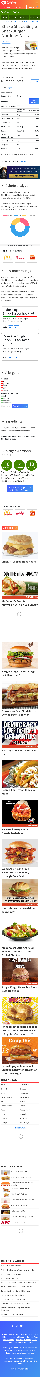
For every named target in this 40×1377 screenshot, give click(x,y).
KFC (2, 1101)
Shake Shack (23, 161)
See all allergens (20, 406)
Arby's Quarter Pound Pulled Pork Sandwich (16, 1287)
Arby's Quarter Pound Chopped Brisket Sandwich (18, 1282)
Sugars (5, 144)
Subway (4, 1118)
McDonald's (24, 1101)
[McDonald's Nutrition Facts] (8, 258)
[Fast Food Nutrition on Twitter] (21, 1326)
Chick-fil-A (4, 1089)
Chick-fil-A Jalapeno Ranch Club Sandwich (16, 1303)
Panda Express (6, 1106)
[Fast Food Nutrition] (9, 3)
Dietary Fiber (7, 140)
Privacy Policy (23, 1369)
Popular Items (34, 17)
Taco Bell (23, 1118)
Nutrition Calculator (29, 1334)
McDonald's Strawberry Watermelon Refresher (18, 1270)
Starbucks (23, 1114)
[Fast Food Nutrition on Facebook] (12, 1326)
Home (4, 1334)
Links (13, 1369)
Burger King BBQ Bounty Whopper (13, 1299)
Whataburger (24, 1122)
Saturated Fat (7, 118)
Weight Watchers (23, 17)
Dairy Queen (24, 1093)
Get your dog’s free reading (23, 176)
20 (12, 357)
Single (7, 88)
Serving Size (6, 96)
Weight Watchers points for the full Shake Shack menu (20, 488)
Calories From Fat (8, 106)
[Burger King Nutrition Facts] (32, 258)
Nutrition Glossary (17, 1337)
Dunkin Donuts (6, 1097)
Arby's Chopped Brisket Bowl (11, 1274)
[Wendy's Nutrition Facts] (20, 513)
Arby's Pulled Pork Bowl (9, 1278)
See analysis (34, 101)
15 (17, 327)
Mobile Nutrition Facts (23, 1342)
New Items (33, 7)
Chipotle (23, 1089)
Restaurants (6, 7)
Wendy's (4, 1122)
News (5, 1337)
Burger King (24, 1085)
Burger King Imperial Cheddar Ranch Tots (16, 1295)
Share (7, 42)
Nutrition (4, 17)
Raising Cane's (25, 1110)
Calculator (19, 7)
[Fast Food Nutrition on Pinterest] (16, 1326)
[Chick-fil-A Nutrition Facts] (20, 258)
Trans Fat (6, 122)
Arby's (3, 1085)
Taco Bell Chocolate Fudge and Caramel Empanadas (15, 1309)
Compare (35, 81)
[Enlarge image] (36, 48)
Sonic (3, 1114)
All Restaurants (20, 1128)
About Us (20, 1339)
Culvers (3, 1093)
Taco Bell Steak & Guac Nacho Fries (14, 1314)
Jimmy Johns (24, 1097)
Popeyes (4, 1110)
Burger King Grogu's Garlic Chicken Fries (15, 1291)
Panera (22, 1106)
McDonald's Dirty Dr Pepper (11, 1266)
